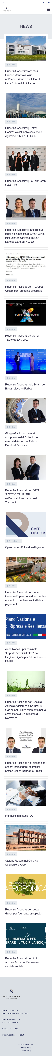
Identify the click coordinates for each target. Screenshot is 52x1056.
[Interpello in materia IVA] (26, 792)
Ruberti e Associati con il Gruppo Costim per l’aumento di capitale (24, 288)
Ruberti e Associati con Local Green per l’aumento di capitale (23, 911)
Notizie (12, 65)
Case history (14, 541)
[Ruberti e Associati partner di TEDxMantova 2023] (26, 312)
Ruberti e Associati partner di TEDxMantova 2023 (22, 337)
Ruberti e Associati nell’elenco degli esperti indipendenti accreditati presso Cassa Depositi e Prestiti (26, 767)
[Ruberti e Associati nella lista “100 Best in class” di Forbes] (26, 360)
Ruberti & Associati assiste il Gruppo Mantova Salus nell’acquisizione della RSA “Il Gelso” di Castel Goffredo (22, 77)
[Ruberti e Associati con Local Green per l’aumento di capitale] (26, 885)
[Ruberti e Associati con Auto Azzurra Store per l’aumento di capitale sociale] (26, 934)
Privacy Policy (26, 1047)
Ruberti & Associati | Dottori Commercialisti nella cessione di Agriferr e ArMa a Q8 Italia (24, 132)
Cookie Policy (26, 1051)
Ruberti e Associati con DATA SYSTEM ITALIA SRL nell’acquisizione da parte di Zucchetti (22, 496)
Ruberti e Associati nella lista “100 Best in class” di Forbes (25, 386)
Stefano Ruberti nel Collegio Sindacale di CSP (21, 862)
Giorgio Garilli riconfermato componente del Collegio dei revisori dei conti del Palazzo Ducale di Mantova (21, 439)
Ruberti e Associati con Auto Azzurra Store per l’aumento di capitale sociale (23, 962)
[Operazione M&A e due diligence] (26, 523)
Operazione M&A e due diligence (24, 547)
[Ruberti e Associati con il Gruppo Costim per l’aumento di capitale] (26, 263)
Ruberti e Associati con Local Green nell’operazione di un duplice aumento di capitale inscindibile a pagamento (25, 598)
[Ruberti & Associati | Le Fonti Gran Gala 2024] (26, 157)
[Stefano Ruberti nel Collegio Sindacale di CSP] (26, 837)
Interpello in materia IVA (19, 815)
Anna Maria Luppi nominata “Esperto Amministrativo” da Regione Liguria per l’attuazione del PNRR (25, 655)
